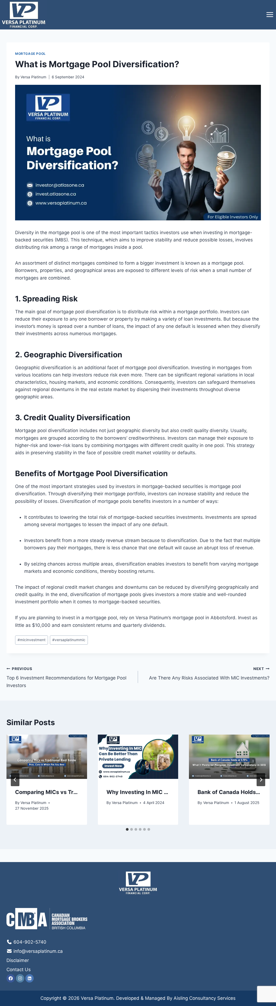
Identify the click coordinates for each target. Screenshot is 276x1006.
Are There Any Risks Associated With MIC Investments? (209, 674)
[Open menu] (269, 14)
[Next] (261, 779)
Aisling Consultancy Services (205, 998)
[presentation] (46, 757)
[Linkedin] (29, 978)
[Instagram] (20, 978)
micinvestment (32, 640)
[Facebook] (10, 978)
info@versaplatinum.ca (37, 951)
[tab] (127, 829)
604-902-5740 (29, 942)
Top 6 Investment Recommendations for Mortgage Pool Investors (66, 677)
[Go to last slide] (15, 779)
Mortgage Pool (30, 54)
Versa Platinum (33, 77)
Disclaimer (17, 960)
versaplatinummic (68, 640)
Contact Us (18, 969)
